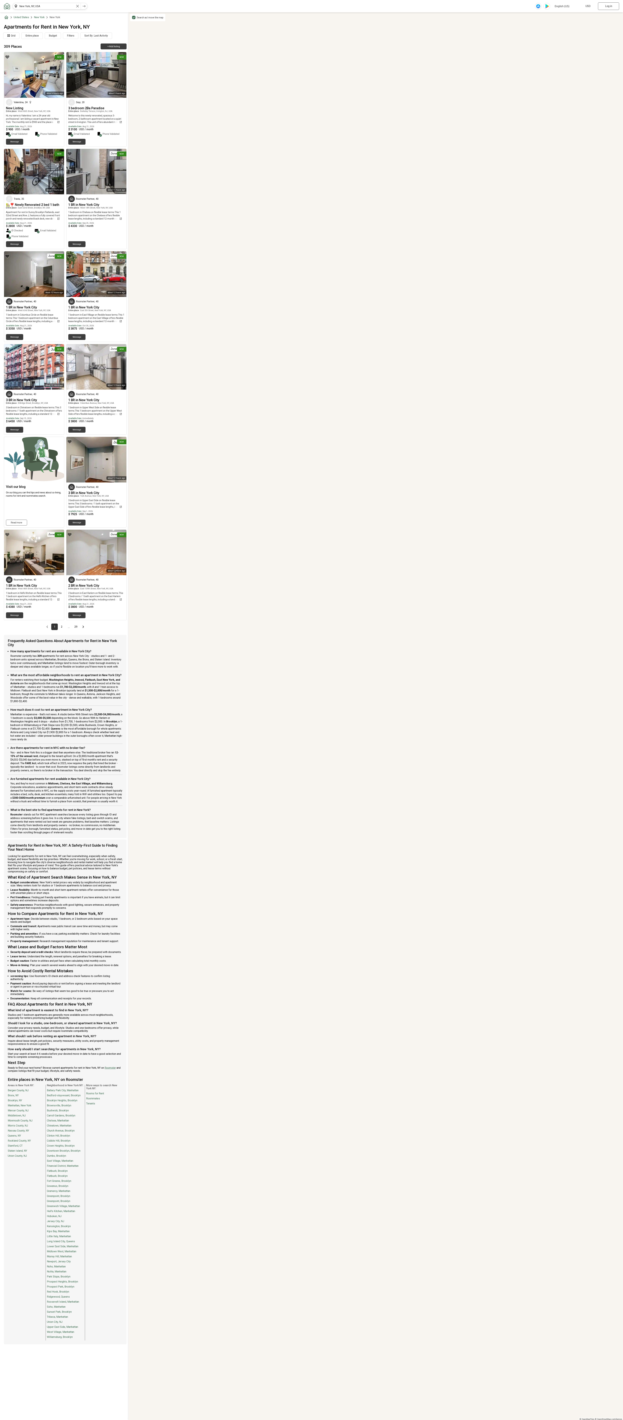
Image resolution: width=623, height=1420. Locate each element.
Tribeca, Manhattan (57, 1316)
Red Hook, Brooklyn (58, 1291)
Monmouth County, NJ (20, 1120)
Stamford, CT (15, 1145)
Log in (608, 6)
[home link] (7, 6)
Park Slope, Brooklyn (58, 1276)
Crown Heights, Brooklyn (61, 1145)
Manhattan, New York (19, 1105)
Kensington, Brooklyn (59, 1226)
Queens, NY (14, 1135)
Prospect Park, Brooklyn (60, 1286)
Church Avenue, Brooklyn (61, 1130)
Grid (13, 35)
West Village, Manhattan (60, 1331)
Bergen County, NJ (18, 1090)
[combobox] (46, 6)
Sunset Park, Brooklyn (59, 1311)
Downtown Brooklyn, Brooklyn (63, 1150)
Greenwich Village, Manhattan (63, 1206)
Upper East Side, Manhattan (62, 1326)
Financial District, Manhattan (63, 1165)
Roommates (93, 1098)
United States (21, 17)
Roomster (110, 1067)
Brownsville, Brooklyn (59, 1105)
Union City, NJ (54, 1321)
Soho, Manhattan (56, 1306)
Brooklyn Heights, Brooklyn (62, 1100)
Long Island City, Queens (61, 1241)
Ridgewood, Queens (58, 1296)
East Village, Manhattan (60, 1160)
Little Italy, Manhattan (59, 1236)
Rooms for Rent (95, 1093)
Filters (70, 35)
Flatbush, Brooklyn (57, 1170)
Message (14, 142)
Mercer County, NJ (18, 1110)
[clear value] (77, 6)
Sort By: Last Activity (96, 35)
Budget (53, 35)
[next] (84, 6)
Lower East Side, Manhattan (62, 1246)
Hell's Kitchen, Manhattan (61, 1211)
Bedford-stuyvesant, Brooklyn (64, 1095)
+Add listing (113, 46)
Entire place (32, 35)
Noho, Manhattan (56, 1266)
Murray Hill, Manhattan (59, 1256)
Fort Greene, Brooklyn (59, 1180)
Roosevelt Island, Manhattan (63, 1301)
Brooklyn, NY (15, 1100)
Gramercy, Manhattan (58, 1191)
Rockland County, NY (19, 1140)
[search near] (16, 6)
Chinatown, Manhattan (59, 1125)
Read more (16, 522)
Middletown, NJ (17, 1115)
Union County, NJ (17, 1155)
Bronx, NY (13, 1095)
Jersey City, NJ (55, 1221)
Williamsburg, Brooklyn (60, 1337)
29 (76, 626)
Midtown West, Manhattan (61, 1251)
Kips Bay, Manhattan (58, 1231)
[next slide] (58, 75)
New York (39, 17)
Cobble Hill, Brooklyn (58, 1140)
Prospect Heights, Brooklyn (62, 1281)
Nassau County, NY (18, 1130)
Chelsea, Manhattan (58, 1120)
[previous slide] (10, 75)
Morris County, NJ (18, 1125)
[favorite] (7, 57)
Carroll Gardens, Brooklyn (61, 1115)
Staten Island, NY (17, 1150)
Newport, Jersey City (59, 1261)
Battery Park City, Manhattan (63, 1090)
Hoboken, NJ (54, 1216)
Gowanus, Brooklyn (57, 1186)
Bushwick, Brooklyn (58, 1110)
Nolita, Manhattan (56, 1271)
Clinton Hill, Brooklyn (58, 1135)
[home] (7, 17)
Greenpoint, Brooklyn (58, 1196)
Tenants (90, 1103)
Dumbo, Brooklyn (56, 1155)
